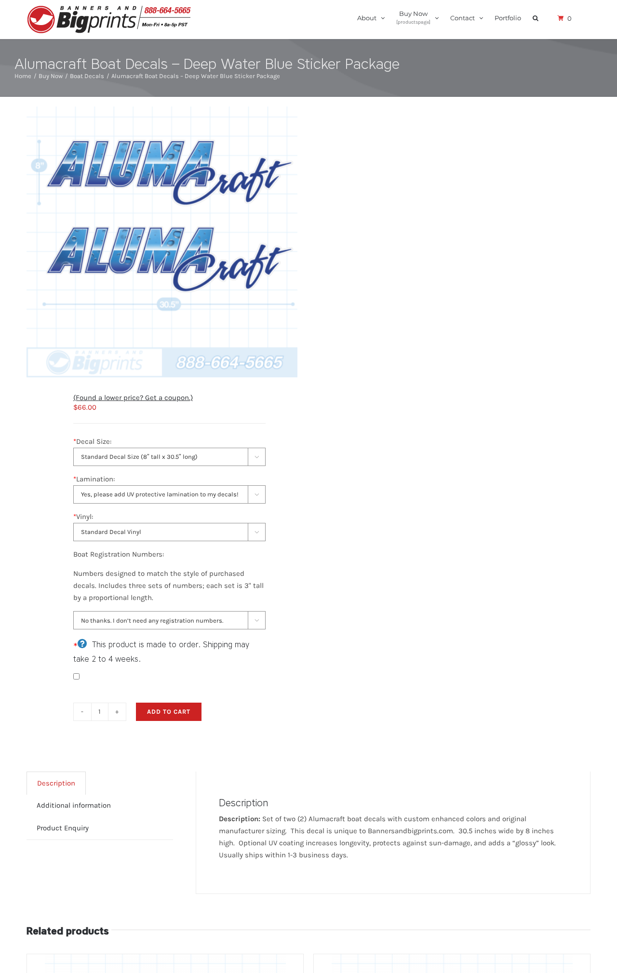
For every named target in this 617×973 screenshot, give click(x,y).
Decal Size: (92, 441)
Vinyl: (83, 516)
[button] (535, 17)
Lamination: (94, 479)
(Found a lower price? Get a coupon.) (133, 397)
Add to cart (168, 711)
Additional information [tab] (74, 805)
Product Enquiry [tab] (63, 828)
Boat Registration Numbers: (118, 554)
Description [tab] (56, 783)
